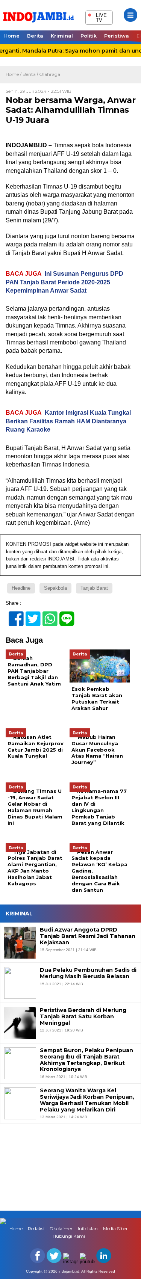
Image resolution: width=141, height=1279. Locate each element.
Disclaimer (61, 1228)
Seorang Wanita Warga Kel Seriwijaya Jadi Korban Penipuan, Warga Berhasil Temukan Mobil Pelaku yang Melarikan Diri (87, 1100)
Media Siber (115, 1228)
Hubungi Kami (69, 1236)
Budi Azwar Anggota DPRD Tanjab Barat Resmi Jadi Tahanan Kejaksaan (87, 936)
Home (12, 36)
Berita (35, 36)
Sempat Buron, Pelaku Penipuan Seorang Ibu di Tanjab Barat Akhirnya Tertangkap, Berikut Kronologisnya (86, 1059)
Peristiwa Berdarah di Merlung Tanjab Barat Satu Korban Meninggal (83, 1016)
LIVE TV (97, 17)
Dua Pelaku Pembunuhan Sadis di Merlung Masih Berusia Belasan (88, 973)
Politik (88, 36)
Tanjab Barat (94, 588)
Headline (21, 588)
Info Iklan (88, 1228)
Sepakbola (55, 588)
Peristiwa (116, 36)
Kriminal (62, 36)
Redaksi (36, 1228)
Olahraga (49, 74)
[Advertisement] (70, 1166)
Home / (14, 74)
